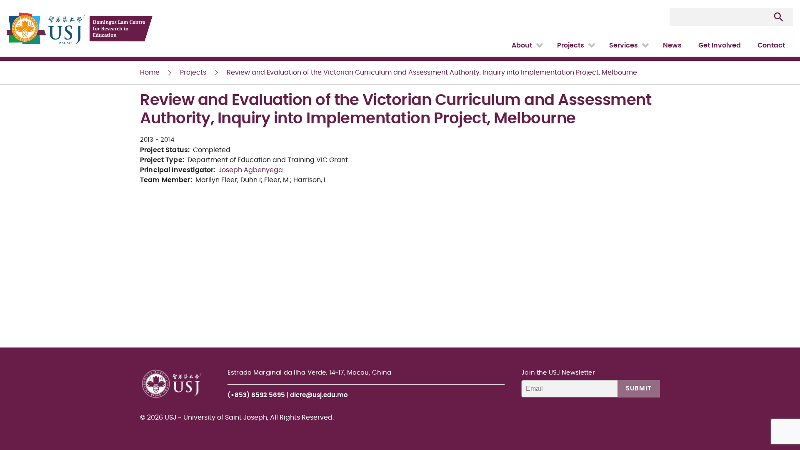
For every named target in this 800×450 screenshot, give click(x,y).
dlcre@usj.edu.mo (319, 395)
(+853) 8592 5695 (256, 395)
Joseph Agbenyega (250, 170)
